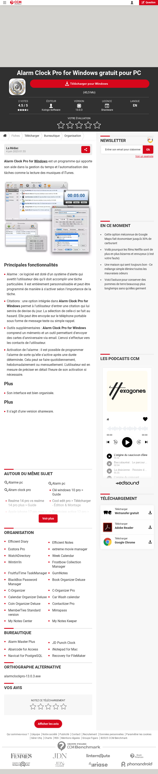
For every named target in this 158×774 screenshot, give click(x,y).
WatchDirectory (19, 556)
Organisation (72, 135)
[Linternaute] (98, 756)
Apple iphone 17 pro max (26, 512)
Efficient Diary (18, 541)
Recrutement (90, 734)
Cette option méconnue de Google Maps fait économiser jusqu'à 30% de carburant (128, 239)
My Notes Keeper (64, 621)
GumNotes (60, 573)
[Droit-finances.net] (136, 756)
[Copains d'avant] (21, 764)
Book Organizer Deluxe (68, 580)
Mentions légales (70, 738)
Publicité (64, 734)
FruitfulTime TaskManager (27, 573)
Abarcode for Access (23, 649)
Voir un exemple (144, 156)
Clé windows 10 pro (66, 490)
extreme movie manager (69, 549)
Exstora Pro (16, 549)
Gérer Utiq (36, 738)
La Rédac (12, 148)
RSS (56, 738)
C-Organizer (16, 590)
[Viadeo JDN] (60, 764)
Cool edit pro (61, 501)
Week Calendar (63, 556)
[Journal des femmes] (21, 756)
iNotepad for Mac (65, 649)
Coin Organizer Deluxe (24, 604)
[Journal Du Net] (60, 756)
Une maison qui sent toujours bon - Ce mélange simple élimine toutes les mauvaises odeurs (128, 269)
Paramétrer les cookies (138, 734)
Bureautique (52, 135)
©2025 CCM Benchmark (114, 738)
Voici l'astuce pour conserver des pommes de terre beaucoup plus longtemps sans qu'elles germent (125, 284)
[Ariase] (98, 764)
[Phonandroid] (136, 764)
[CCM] (15, 2)
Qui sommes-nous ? (18, 734)
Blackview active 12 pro (69, 512)
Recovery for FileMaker (68, 656)
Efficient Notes (62, 543)
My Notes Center (20, 621)
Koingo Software (51, 109)
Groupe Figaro (90, 738)
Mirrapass (59, 610)
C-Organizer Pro (63, 590)
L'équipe (35, 734)
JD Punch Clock (63, 643)
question (151, 2)
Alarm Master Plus (21, 642)
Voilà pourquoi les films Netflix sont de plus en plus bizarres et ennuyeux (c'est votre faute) (129, 254)
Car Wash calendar (66, 597)
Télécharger (31, 135)
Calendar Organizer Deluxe (27, 597)
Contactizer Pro (63, 604)
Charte (48, 738)
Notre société (49, 734)
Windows (41, 161)
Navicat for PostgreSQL (25, 656)
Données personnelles (111, 734)
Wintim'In (15, 562)
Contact (76, 734)
